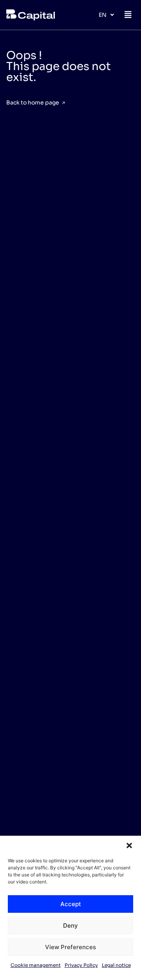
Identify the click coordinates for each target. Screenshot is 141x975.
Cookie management (36, 965)
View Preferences (70, 947)
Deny (70, 925)
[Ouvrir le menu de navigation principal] (128, 15)
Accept (70, 904)
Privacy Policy (81, 965)
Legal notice (116, 965)
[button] (129, 845)
